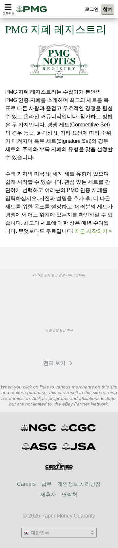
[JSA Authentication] (79, 446)
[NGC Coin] (39, 428)
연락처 (69, 494)
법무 (46, 484)
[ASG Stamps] (39, 446)
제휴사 (48, 494)
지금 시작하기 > (93, 231)
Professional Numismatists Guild (75, 290)
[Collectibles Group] (59, 465)
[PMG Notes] (34, 9)
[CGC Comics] (78, 428)
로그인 (92, 9)
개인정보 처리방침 (79, 484)
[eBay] (76, 345)
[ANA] (42, 290)
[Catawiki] (45, 345)
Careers (26, 484)
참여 (107, 9)
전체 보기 (55, 363)
